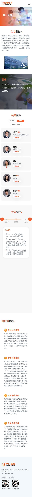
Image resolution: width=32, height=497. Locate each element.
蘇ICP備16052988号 (7, 473)
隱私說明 (11, 477)
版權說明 (4, 477)
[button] (2, 219)
